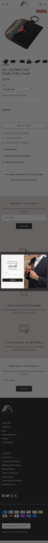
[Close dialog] (45, 256)
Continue (12, 280)
